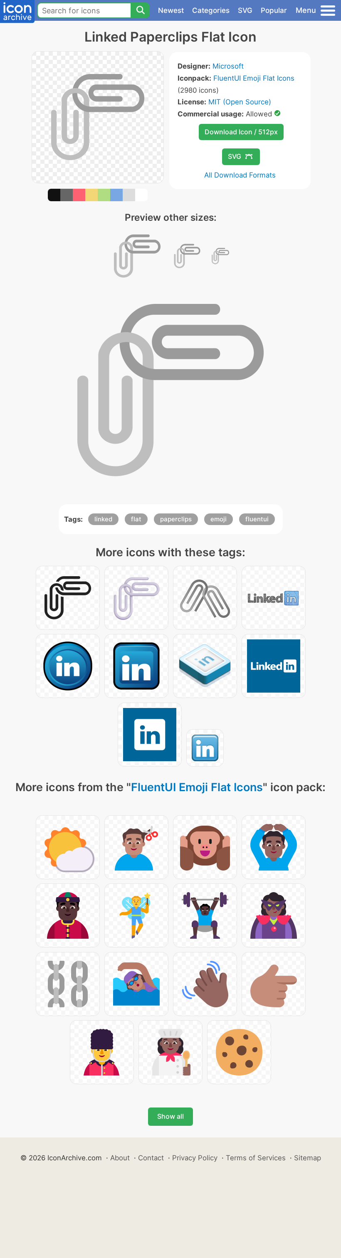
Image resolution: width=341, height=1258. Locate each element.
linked (103, 519)
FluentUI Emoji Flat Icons (253, 78)
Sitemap (307, 1158)
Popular (274, 10)
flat (136, 519)
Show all (170, 1116)
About (120, 1158)
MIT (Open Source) (239, 102)
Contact (151, 1158)
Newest (171, 10)
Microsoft (228, 66)
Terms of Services (256, 1158)
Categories (211, 10)
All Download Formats (240, 175)
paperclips (176, 519)
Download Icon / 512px (241, 132)
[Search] (140, 10)
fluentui (257, 519)
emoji (218, 519)
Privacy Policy (194, 1158)
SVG (245, 10)
